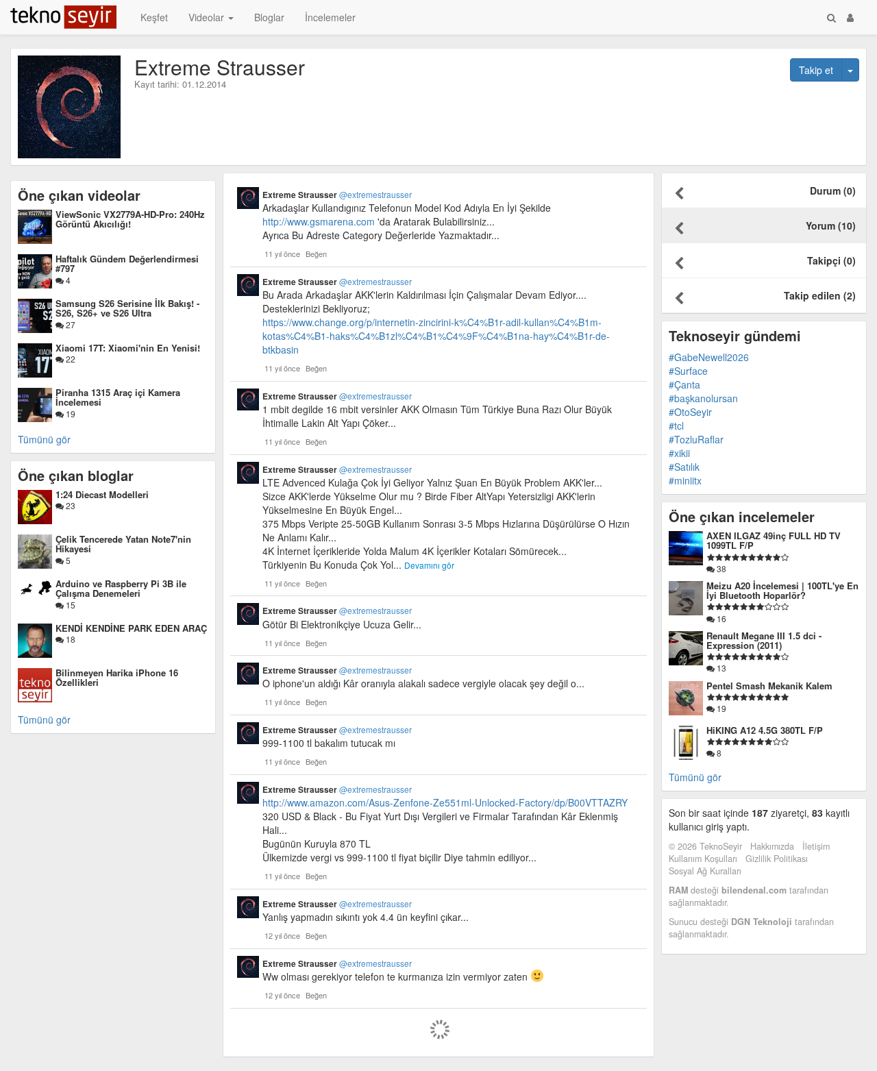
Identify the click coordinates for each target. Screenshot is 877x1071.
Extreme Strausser (337, 194)
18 (69, 639)
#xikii (679, 453)
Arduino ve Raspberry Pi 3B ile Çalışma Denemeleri (120, 588)
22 (69, 359)
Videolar (207, 17)
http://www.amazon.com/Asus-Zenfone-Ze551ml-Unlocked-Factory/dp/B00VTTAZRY (445, 802)
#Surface (688, 371)
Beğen (316, 253)
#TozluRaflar (696, 439)
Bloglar (269, 17)
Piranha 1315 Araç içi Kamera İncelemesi (117, 397)
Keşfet (154, 17)
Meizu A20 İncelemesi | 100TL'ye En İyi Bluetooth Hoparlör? (782, 590)
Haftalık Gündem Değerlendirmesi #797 (127, 263)
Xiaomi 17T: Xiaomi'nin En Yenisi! (127, 347)
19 (69, 413)
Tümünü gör (44, 439)
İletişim (816, 846)
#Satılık (684, 466)
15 (69, 605)
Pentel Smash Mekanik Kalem (769, 685)
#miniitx (685, 480)
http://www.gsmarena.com (318, 221)
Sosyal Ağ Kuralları (705, 871)
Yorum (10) (831, 225)
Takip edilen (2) (820, 295)
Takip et (816, 70)
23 (69, 505)
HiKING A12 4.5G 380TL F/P (764, 730)
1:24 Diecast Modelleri (102, 494)
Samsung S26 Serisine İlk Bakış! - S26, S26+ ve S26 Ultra (127, 308)
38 (720, 568)
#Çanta (684, 384)
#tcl (676, 425)
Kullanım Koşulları (703, 858)
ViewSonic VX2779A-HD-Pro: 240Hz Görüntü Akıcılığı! (130, 219)
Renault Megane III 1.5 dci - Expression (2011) (764, 640)
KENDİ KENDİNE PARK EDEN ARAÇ (131, 628)
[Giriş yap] (850, 17)
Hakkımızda (772, 846)
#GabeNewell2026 (709, 357)
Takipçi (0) (831, 260)
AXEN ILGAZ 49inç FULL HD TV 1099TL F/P (773, 540)
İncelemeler (330, 17)
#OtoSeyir (690, 412)
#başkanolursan (703, 398)
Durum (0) (833, 190)
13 (720, 668)
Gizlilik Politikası (776, 858)
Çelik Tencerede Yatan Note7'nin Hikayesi (123, 543)
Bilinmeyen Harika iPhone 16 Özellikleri (116, 677)
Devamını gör (429, 565)
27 (69, 324)
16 (720, 618)
